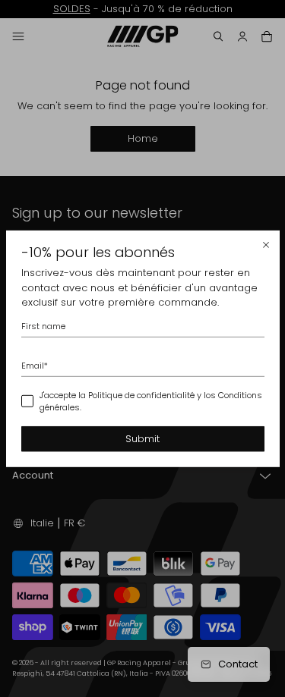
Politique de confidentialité (141, 394)
